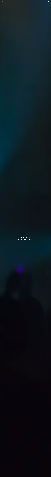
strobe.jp (3, 1)
